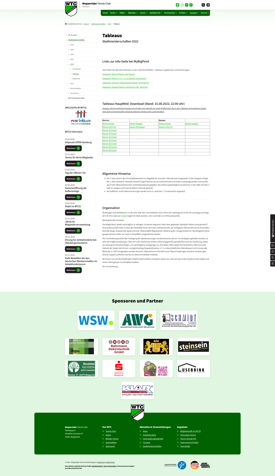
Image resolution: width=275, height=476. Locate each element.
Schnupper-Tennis (188, 435)
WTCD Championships (76, 98)
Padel (122, 13)
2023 (72, 59)
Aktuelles (132, 13)
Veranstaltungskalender (153, 438)
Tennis (112, 13)
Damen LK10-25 (165, 127)
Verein (108, 435)
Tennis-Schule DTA (188, 438)
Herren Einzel (108, 123)
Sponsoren (110, 446)
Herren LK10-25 (109, 127)
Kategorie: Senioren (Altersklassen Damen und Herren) (125, 82)
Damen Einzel (165, 123)
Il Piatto (182, 13)
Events (143, 13)
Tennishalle (185, 446)
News (145, 431)
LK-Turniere (72, 35)
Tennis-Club (111, 431)
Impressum (101, 462)
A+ (191, 5)
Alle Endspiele (75, 88)
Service (204, 13)
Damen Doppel (191, 123)
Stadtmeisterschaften (98, 24)
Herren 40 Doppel (137, 127)
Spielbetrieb (155, 13)
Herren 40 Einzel (109, 133)
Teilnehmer (77, 69)
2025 (72, 49)
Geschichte (74, 93)
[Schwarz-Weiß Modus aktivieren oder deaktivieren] (177, 5)
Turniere (193, 13)
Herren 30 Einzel (109, 130)
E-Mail (123, 215)
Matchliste (76, 79)
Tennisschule (169, 13)
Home (105, 13)
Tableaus (76, 74)
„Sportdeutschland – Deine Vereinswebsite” (104, 466)
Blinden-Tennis (112, 438)
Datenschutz (110, 462)
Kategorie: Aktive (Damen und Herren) (118, 74)
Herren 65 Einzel (109, 150)
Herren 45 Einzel (109, 137)
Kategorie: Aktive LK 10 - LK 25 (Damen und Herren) (124, 78)
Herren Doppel (136, 123)
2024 (72, 54)
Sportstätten (111, 442)
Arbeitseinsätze (149, 435)
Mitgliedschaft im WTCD (190, 431)
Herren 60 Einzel (109, 147)
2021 (72, 83)
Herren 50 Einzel (109, 140)
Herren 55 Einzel (109, 143)
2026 (72, 45)
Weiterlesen (71, 148)
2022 (109, 24)
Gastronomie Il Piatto (189, 442)
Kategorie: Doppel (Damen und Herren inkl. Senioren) (125, 87)
